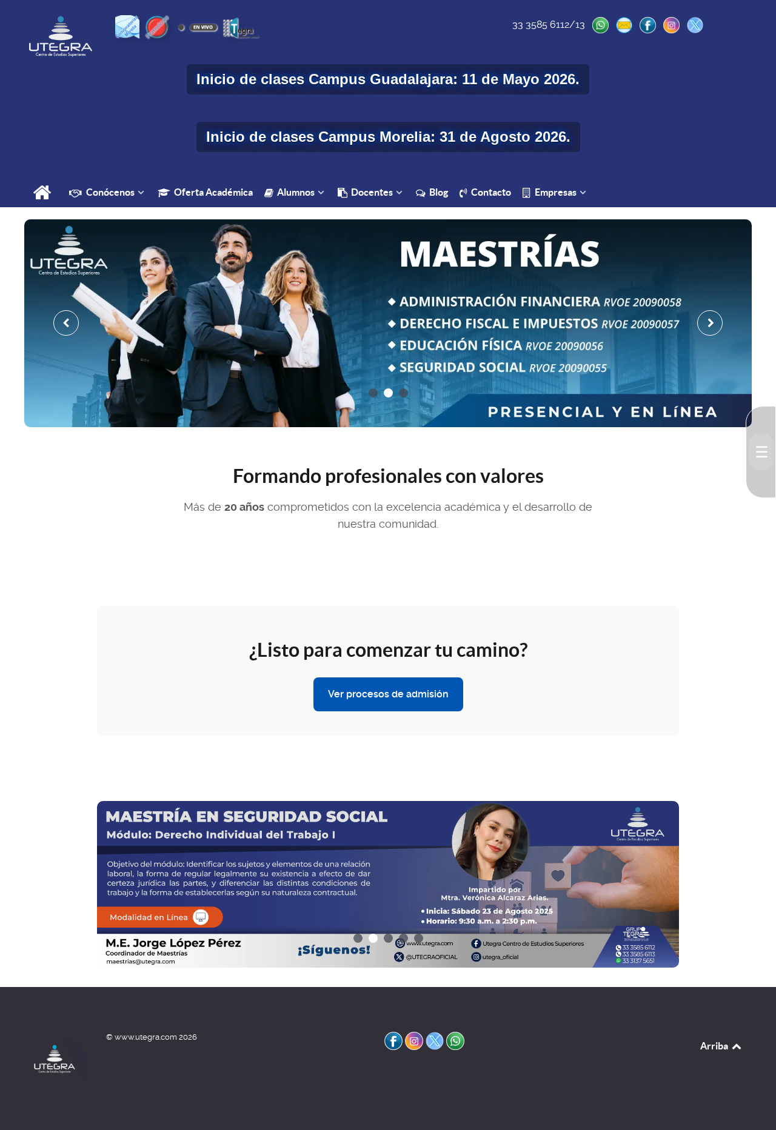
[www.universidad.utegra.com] (60, 36)
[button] (373, 392)
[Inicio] (43, 193)
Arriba (715, 1045)
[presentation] (66, 323)
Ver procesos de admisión (388, 694)
